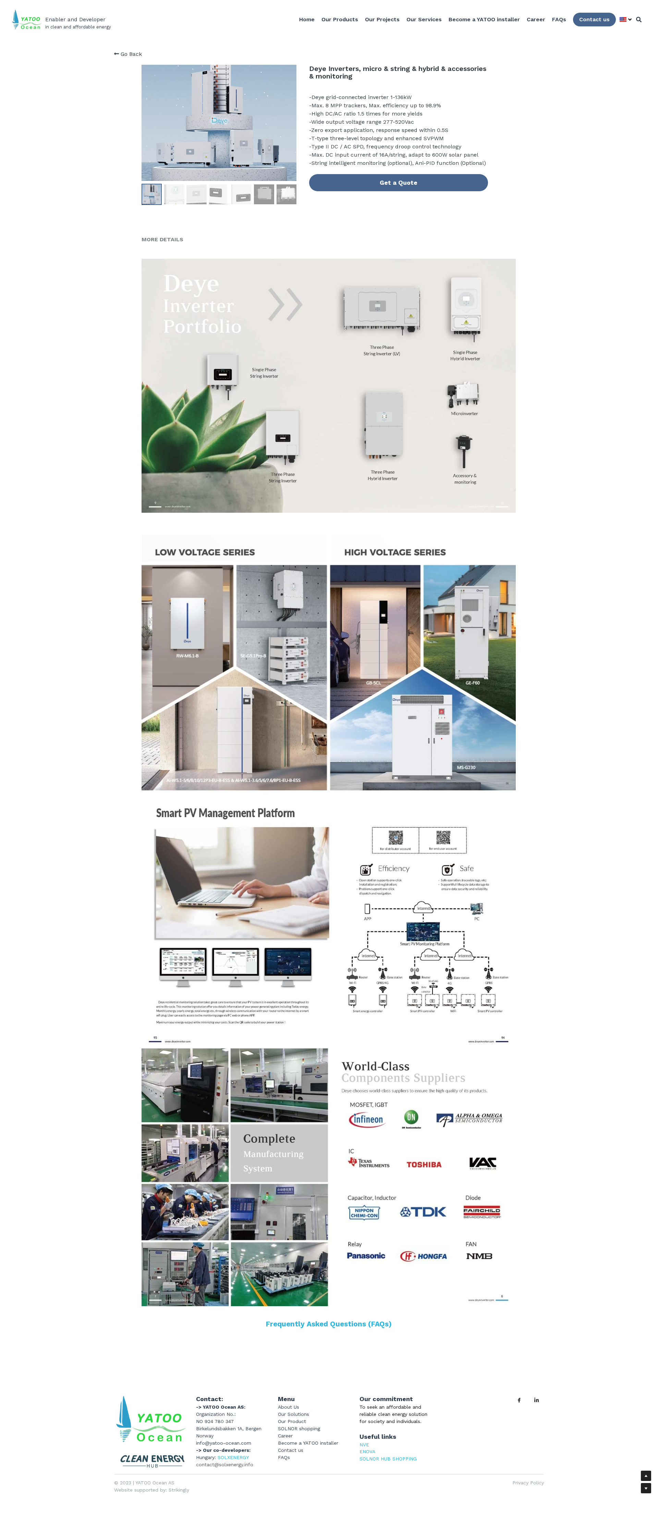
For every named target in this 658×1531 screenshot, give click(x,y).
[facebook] (519, 1400)
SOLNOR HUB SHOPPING (388, 1458)
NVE (364, 1444)
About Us (288, 1407)
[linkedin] (536, 1400)
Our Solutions (293, 1414)
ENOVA (367, 1451)
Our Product (292, 1421)
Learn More (78, 1488)
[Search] (639, 19)
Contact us (594, 19)
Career (285, 1435)
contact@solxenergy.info (224, 1464)
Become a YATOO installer (308, 1443)
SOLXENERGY (233, 1457)
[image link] (150, 1431)
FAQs (284, 1457)
